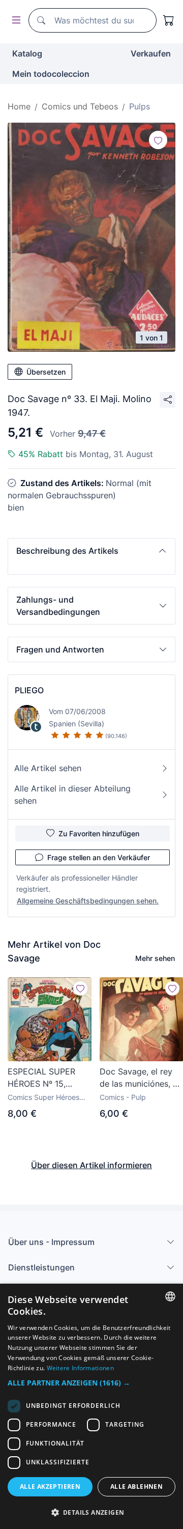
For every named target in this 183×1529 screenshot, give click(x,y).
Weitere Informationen (80, 1368)
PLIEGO (29, 690)
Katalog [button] (27, 53)
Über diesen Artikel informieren (91, 1165)
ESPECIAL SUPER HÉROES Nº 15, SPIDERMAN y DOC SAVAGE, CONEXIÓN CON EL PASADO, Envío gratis (47, 1078)
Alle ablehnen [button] (136, 1486)
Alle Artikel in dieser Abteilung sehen (72, 794)
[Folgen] (158, 140)
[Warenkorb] (169, 20)
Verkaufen (151, 53)
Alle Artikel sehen (47, 768)
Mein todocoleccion (50, 74)
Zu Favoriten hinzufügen (98, 833)
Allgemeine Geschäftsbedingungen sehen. (88, 900)
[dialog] (91, 1406)
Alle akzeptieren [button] (50, 1486)
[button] (91, 551)
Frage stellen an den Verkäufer (98, 857)
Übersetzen (46, 371)
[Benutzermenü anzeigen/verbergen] (14, 21)
